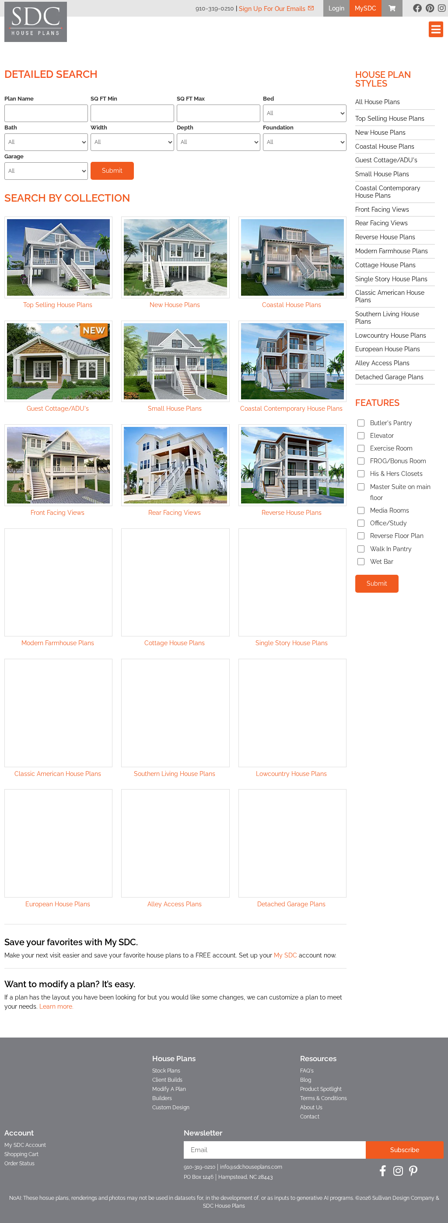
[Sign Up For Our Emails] (311, 8)
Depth (185, 127)
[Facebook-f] (382, 1170)
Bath (10, 127)
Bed (268, 98)
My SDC (285, 955)
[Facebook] (417, 8)
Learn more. (56, 1006)
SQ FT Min (104, 98)
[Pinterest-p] (413, 1170)
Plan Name (19, 98)
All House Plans (377, 101)
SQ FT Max (191, 98)
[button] (336, 8)
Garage (14, 156)
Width (99, 127)
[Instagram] (442, 8)
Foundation (278, 127)
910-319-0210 (215, 8)
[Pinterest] (430, 8)
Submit (377, 583)
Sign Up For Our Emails (272, 8)
